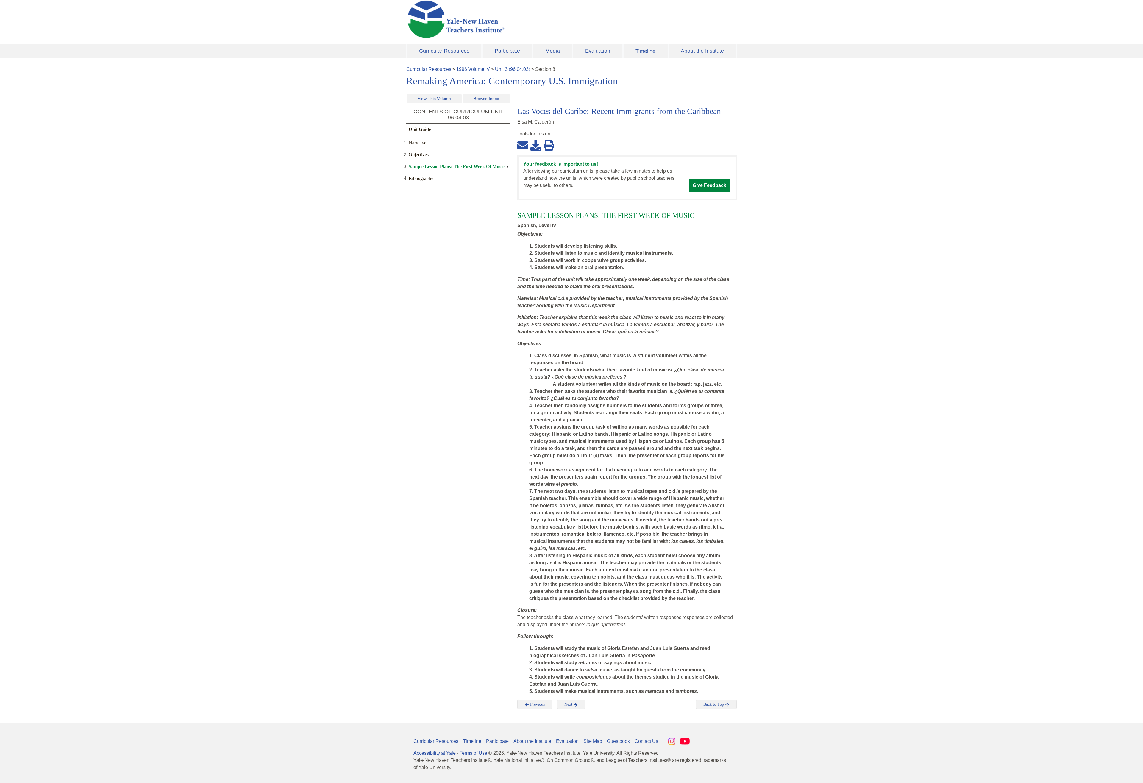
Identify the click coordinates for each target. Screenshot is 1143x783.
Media (552, 51)
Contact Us (646, 741)
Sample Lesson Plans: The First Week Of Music (457, 166)
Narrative (417, 142)
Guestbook (618, 741)
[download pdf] (535, 145)
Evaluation (597, 51)
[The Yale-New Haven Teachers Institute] (515, 19)
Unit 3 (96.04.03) (512, 69)
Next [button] (569, 704)
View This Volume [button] (434, 98)
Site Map (592, 741)
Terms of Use (473, 753)
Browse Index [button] (486, 98)
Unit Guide (420, 129)
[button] (1108, 772)
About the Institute (702, 51)
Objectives (419, 154)
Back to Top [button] (714, 704)
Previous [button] (537, 704)
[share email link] (522, 145)
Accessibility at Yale (434, 753)
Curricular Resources (444, 51)
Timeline (645, 51)
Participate (507, 51)
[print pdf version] (549, 145)
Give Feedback (709, 185)
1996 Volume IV (473, 69)
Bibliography (421, 178)
